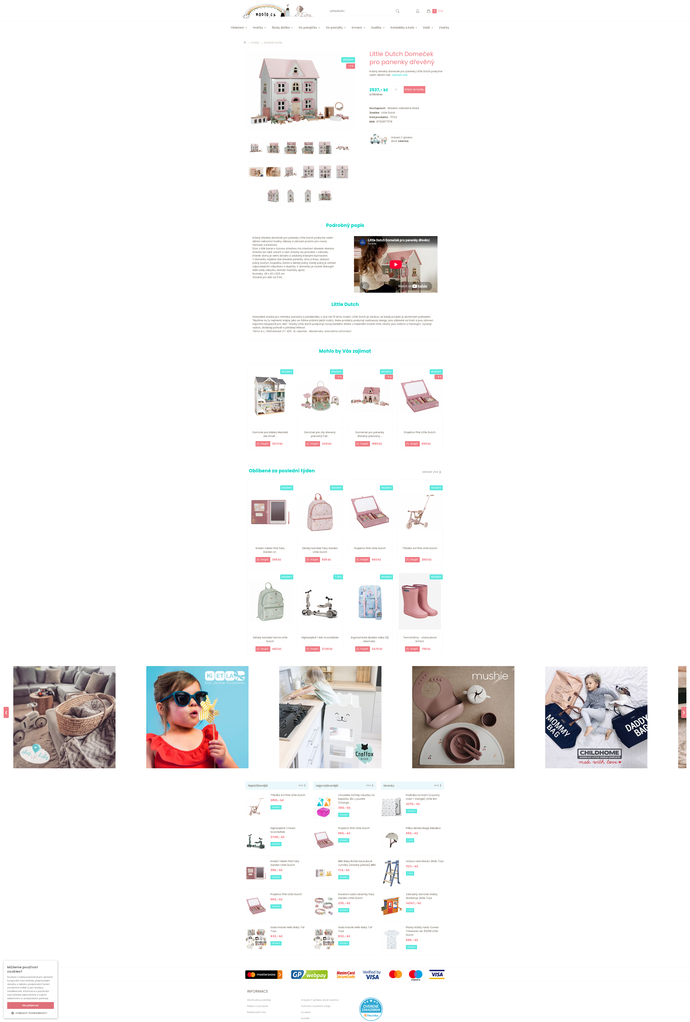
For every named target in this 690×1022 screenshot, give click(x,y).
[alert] (31, 989)
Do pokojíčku (308, 28)
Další (426, 28)
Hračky (258, 28)
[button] (30, 1013)
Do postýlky (334, 28)
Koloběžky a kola (402, 28)
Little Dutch (387, 112)
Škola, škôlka (281, 28)
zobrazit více (400, 75)
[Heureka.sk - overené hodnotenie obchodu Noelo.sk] (371, 1020)
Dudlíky (376, 28)
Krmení (357, 28)
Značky (444, 28)
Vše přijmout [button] (30, 1005)
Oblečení (237, 28)
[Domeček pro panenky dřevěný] (300, 91)
